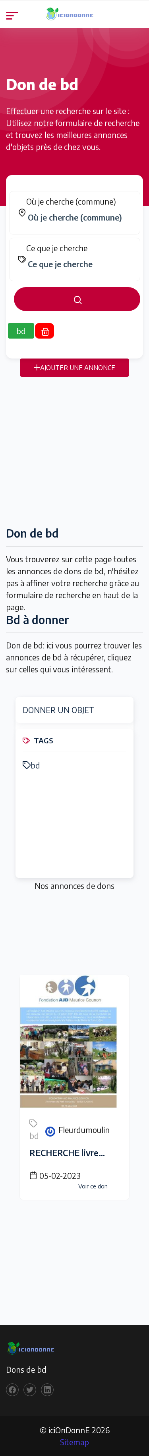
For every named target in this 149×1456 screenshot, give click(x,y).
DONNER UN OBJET (58, 710)
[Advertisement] (74, 451)
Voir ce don (93, 1186)
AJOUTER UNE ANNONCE (77, 368)
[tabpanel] (74, 251)
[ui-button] (77, 299)
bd (35, 765)
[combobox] (78, 217)
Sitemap (74, 1442)
